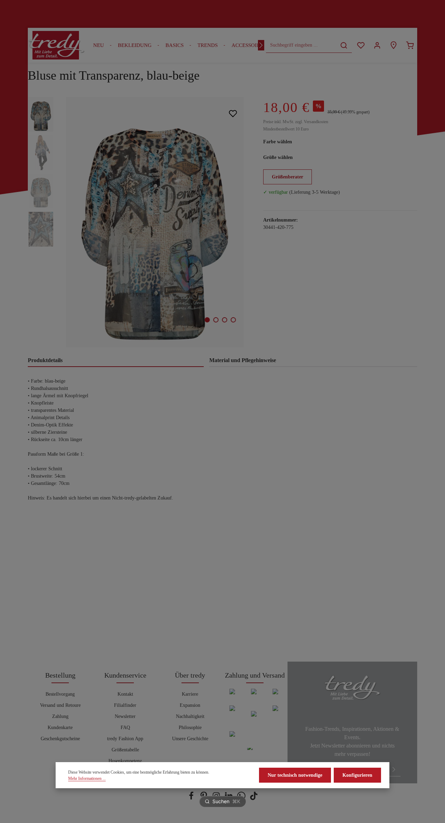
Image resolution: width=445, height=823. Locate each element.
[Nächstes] (261, 45)
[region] (138, 222)
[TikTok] (254, 798)
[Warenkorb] (409, 45)
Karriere (190, 694)
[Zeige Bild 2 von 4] (216, 319)
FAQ (125, 727)
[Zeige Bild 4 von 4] (233, 319)
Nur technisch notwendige (295, 775)
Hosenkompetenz (125, 761)
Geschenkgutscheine (60, 738)
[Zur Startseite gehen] (56, 45)
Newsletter (125, 716)
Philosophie (190, 727)
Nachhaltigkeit (190, 716)
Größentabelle (125, 749)
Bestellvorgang (60, 694)
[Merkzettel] (360, 45)
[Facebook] (192, 798)
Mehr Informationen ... (87, 778)
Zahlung (60, 716)
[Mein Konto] (377, 45)
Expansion (190, 705)
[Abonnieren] (393, 769)
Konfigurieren (357, 775)
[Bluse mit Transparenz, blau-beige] (155, 222)
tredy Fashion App (125, 738)
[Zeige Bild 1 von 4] (207, 319)
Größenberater (287, 176)
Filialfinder (125, 705)
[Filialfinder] (393, 45)
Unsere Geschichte (190, 738)
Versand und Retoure (60, 705)
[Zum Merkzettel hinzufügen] (233, 113)
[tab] (116, 360)
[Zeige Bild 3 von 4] (224, 319)
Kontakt (125, 694)
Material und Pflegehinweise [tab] (242, 360)
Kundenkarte (60, 727)
